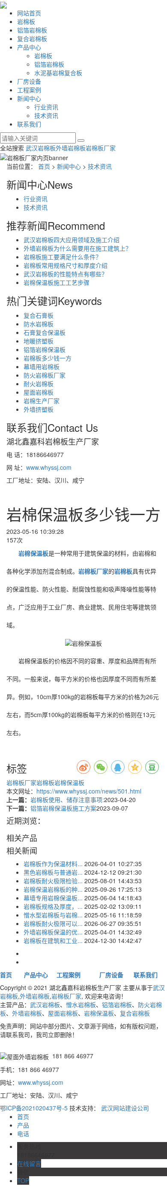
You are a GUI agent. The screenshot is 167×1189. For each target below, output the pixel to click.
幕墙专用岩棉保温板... (53, 897)
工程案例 (29, 89)
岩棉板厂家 (101, 148)
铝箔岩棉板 (32, 30)
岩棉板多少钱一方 (48, 358)
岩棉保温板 (69, 782)
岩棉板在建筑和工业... (53, 940)
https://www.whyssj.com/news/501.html (88, 791)
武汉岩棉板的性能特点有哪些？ (65, 273)
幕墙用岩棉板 (42, 366)
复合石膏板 (39, 315)
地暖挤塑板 (39, 341)
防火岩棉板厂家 (45, 375)
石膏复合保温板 (45, 332)
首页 (44, 166)
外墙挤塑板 (39, 409)
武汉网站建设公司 (125, 1108)
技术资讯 (46, 115)
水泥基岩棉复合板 (58, 72)
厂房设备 (29, 81)
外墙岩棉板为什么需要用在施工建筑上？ (77, 248)
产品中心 (29, 47)
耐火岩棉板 (39, 383)
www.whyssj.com (49, 467)
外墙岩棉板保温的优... (53, 932)
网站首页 (29, 13)
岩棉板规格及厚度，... (53, 906)
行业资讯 (46, 106)
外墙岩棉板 (71, 148)
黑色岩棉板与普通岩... (53, 872)
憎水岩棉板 (81, 1004)
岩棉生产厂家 (42, 400)
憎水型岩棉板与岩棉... (53, 915)
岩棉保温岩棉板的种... (53, 889)
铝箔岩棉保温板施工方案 (63, 808)
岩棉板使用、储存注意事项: (67, 799)
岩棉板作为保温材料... (53, 863)
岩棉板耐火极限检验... (53, 880)
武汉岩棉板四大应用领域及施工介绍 (71, 239)
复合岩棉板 (32, 38)
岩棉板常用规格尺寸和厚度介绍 (65, 265)
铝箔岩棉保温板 (45, 349)
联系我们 (29, 124)
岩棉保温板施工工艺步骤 (56, 282)
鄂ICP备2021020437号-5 (34, 1108)
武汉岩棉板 (41, 148)
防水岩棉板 (39, 323)
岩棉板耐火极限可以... (53, 923)
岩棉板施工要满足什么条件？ (62, 256)
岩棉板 (26, 21)
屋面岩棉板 (39, 392)
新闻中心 (29, 98)
